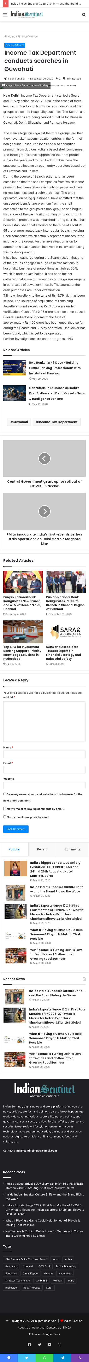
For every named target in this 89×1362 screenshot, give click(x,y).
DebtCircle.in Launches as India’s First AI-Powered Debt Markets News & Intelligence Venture (57, 393)
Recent (42, 849)
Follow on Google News (44, 1334)
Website (8, 778)
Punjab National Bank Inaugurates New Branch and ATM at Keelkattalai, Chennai (22, 603)
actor (56, 1259)
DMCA (67, 1327)
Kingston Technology (17, 1280)
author (68, 1259)
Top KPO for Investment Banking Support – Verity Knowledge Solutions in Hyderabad (22, 653)
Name (8, 747)
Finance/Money (28, 36)
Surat (49, 1287)
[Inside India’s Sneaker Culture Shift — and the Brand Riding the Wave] (15, 893)
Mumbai (57, 1280)
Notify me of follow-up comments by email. (35, 808)
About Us (24, 1327)
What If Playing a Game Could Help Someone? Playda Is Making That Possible (56, 934)
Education (11, 1273)
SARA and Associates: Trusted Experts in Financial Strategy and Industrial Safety (63, 653)
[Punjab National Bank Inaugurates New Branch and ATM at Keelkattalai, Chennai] (23, 582)
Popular (14, 849)
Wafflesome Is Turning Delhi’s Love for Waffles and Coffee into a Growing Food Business (56, 954)
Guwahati (20, 422)
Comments (72, 849)
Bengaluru (11, 1266)
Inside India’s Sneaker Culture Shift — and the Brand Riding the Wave (56, 889)
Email (8, 763)
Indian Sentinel (16, 78)
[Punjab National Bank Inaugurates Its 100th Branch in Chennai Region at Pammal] (66, 582)
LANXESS (41, 1280)
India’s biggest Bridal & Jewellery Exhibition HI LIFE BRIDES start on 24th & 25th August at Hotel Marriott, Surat (55, 869)
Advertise (38, 1327)
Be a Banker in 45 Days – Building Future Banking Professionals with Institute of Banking (55, 367)
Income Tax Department (57, 422)
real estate (11, 1287)
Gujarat (48, 1273)
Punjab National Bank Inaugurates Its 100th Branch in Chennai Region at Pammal (65, 603)
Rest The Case (31, 1287)
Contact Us (54, 1327)
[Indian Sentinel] (26, 14)
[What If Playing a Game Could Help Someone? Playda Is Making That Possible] (15, 935)
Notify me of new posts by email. (28, 817)
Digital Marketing (66, 1266)
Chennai (28, 1266)
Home (11, 36)
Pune (71, 1280)
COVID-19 (44, 1266)
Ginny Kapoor (30, 1273)
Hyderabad (65, 1273)
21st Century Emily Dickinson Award (26, 1259)
